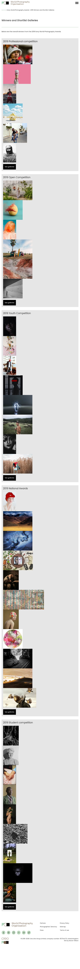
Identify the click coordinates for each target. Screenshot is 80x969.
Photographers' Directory (48, 927)
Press (42, 930)
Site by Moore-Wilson (71, 941)
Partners (43, 923)
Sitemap (63, 927)
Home (4, 10)
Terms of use (64, 930)
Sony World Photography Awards (18, 10)
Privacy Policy (64, 923)
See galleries (9, 167)
